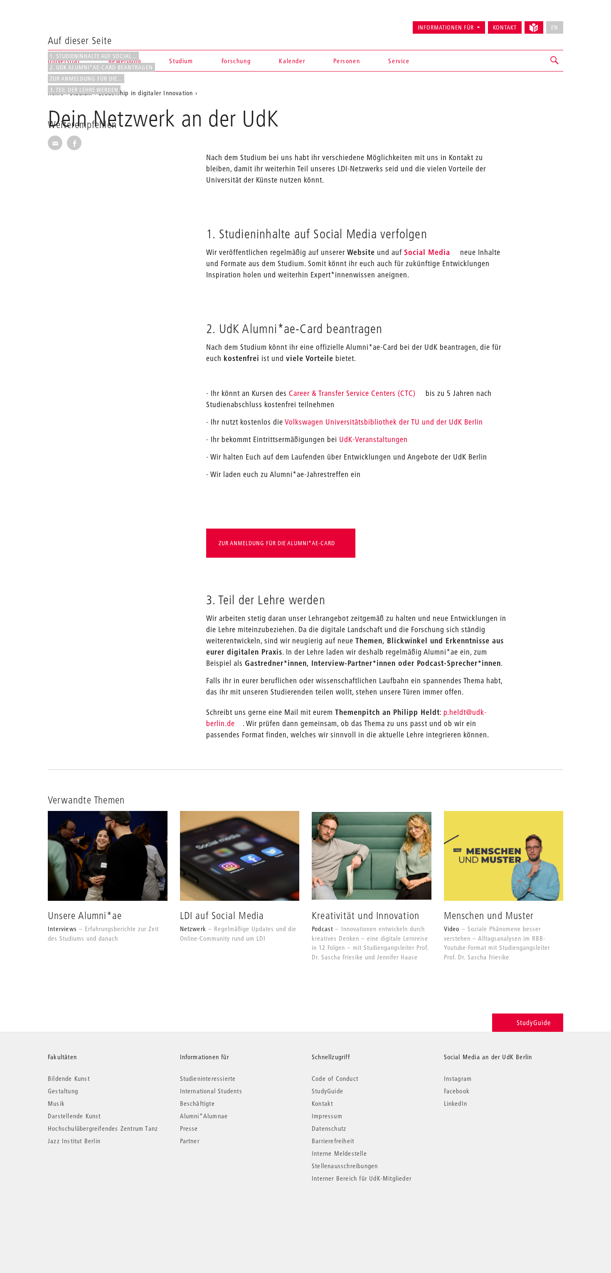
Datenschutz (329, 1128)
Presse (189, 1128)
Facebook (457, 1091)
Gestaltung (63, 1091)
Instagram (458, 1078)
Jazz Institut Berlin (74, 1141)
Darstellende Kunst (74, 1116)
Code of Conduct (335, 1078)
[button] (555, 60)
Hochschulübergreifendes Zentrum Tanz (103, 1128)
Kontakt (505, 27)
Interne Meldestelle (339, 1153)
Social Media (427, 252)
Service (398, 61)
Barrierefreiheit (333, 1141)
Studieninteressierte (208, 1078)
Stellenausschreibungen (345, 1166)
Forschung (236, 61)
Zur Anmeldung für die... (86, 78)
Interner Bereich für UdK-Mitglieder (361, 1178)
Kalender (292, 61)
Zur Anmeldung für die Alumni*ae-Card (277, 543)
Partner (190, 1141)
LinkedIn (456, 1103)
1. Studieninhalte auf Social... (93, 56)
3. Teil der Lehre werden (84, 90)
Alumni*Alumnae (204, 1116)
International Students (211, 1091)
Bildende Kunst (69, 1078)
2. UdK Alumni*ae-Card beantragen (101, 67)
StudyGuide (534, 1022)
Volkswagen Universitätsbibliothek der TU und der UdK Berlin (384, 422)
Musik (56, 1103)
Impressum (327, 1116)
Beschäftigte (197, 1103)
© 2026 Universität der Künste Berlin (91, 1213)
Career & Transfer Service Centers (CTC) (352, 393)
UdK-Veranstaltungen (373, 439)
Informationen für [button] (446, 27)
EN (554, 27)
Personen (346, 61)
